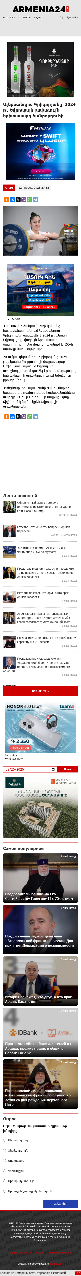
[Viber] (23, 199)
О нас (39, 1252)
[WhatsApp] (29, 199)
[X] (18, 199)
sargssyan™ (56, 1263)
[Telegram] (35, 199)
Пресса (26, 17)
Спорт (9, 187)
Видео (38, 17)
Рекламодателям (60, 1252)
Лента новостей (20, 495)
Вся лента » (40, 691)
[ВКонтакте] (12, 199)
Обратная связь (20, 1252)
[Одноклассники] (6, 199)
